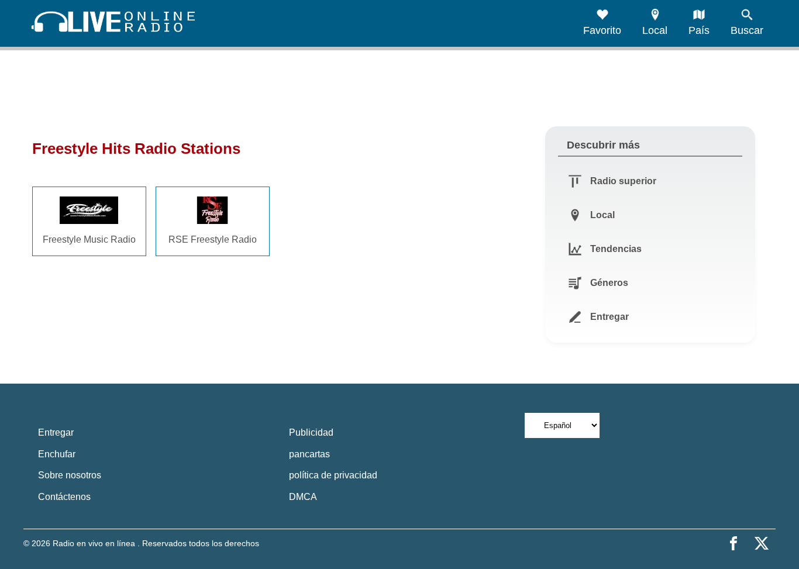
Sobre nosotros (69, 475)
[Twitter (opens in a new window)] (762, 543)
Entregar (56, 432)
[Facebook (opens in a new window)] (733, 543)
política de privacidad (333, 475)
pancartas (309, 454)
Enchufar (56, 454)
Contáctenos (64, 497)
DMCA (303, 497)
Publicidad (311, 432)
